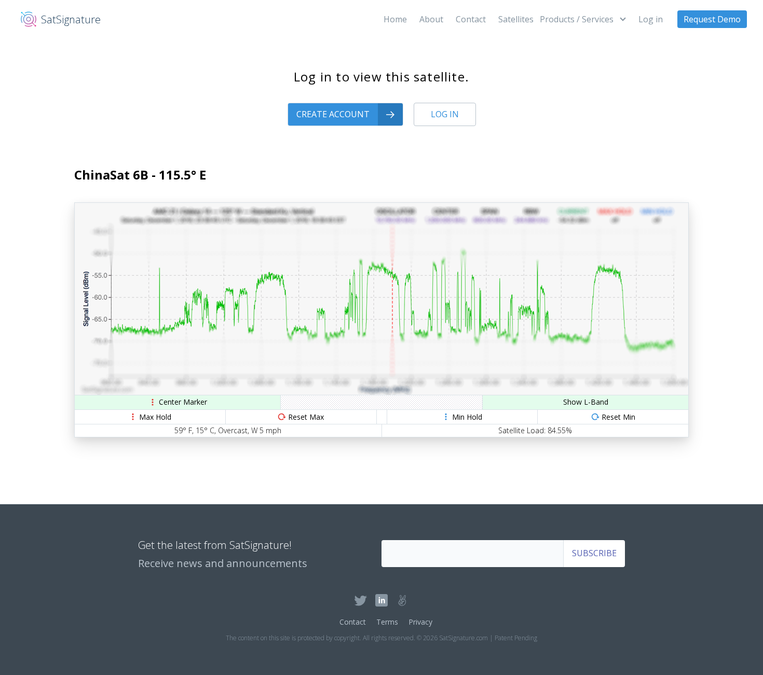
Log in (650, 19)
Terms (387, 622)
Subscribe (594, 553)
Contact (471, 19)
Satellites (516, 19)
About (431, 19)
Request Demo (712, 19)
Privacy (420, 622)
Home (395, 19)
